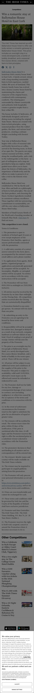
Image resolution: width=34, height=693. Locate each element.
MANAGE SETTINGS (17, 689)
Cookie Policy (27, 657)
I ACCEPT (17, 684)
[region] (17, 662)
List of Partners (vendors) (9, 679)
